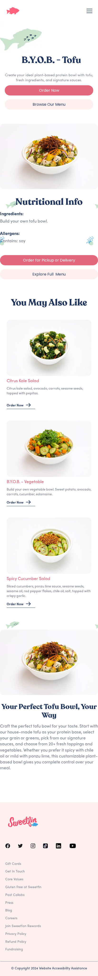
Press (9, 903)
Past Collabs (14, 895)
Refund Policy (15, 941)
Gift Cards (13, 864)
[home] (13, 11)
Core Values (14, 879)
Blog (8, 910)
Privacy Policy (15, 934)
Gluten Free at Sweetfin (23, 887)
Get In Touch (15, 871)
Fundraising (14, 949)
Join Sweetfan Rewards (23, 926)
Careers (11, 918)
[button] (88, 11)
